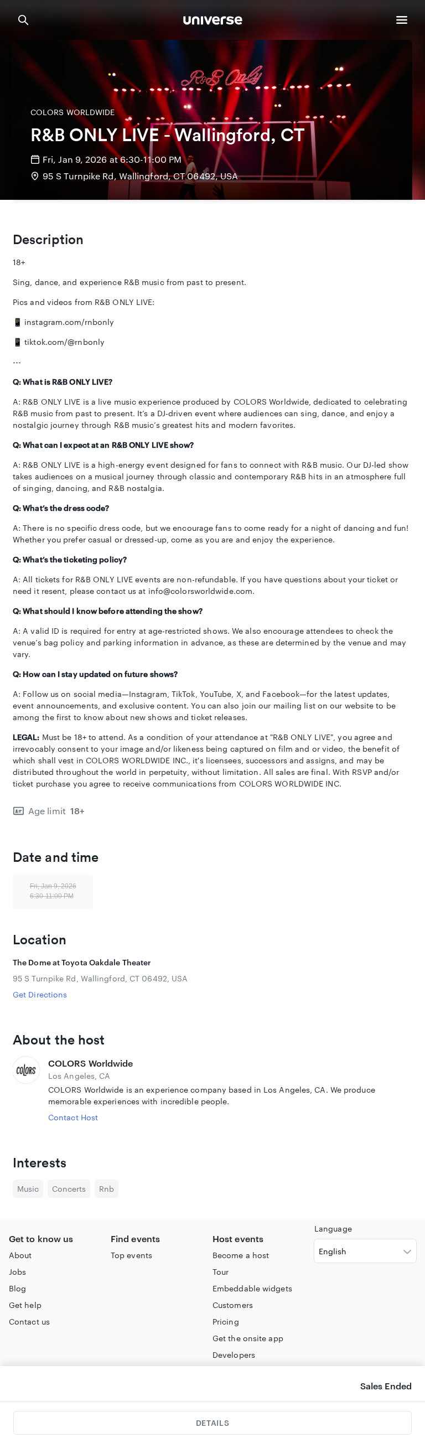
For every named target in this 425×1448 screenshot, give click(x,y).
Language (333, 1228)
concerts (69, 1188)
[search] (23, 19)
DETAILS (212, 1423)
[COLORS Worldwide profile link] (26, 1090)
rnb (106, 1188)
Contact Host (73, 1117)
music (28, 1188)
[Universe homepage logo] (212, 22)
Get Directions (40, 994)
